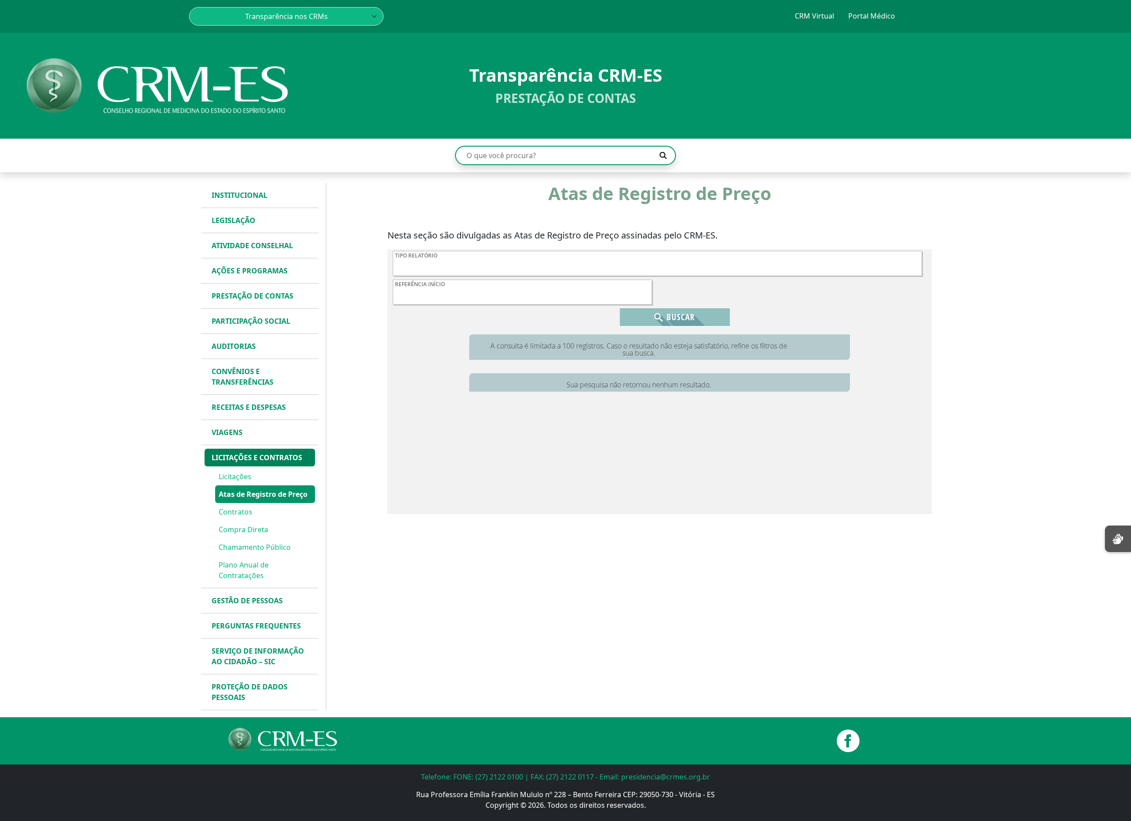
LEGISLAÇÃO (233, 220)
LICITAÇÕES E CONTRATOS (257, 457)
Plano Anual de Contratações (244, 570)
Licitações (235, 476)
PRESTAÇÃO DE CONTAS (252, 296)
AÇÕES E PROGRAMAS (250, 271)
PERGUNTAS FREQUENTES (256, 626)
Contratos (235, 512)
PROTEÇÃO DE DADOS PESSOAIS (250, 692)
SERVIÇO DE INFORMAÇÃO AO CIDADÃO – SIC (258, 656)
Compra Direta (243, 529)
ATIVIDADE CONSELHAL (252, 245)
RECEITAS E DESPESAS (249, 407)
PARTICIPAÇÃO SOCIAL (251, 321)
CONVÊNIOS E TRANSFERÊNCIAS (242, 377)
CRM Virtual (814, 16)
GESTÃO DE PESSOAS (247, 600)
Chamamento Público (255, 547)
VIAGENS (227, 432)
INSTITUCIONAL (239, 195)
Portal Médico (871, 16)
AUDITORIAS (234, 346)
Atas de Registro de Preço (263, 494)
